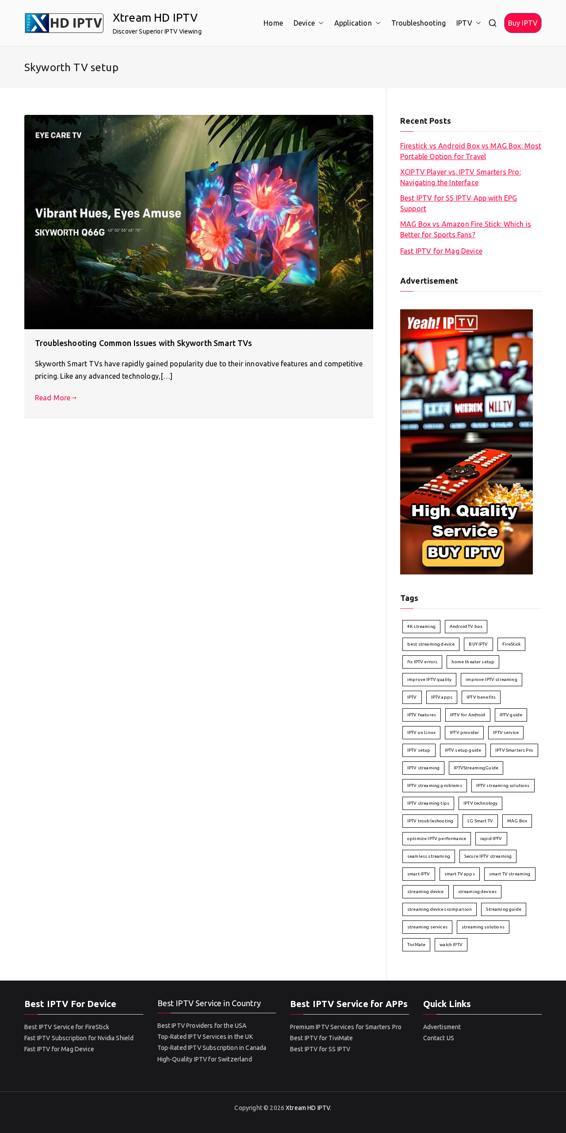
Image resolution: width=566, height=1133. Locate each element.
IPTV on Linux (421, 732)
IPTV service (506, 732)
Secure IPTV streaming (488, 856)
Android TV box (466, 626)
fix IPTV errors (422, 661)
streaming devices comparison (439, 909)
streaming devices (477, 891)
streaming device (425, 891)
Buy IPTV (523, 23)
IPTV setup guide (463, 750)
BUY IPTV (478, 644)
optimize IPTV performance (436, 838)
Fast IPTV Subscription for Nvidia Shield (79, 1038)
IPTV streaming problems (434, 785)
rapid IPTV (491, 838)
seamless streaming (428, 856)
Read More (52, 398)
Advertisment (442, 1026)
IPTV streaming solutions (503, 785)
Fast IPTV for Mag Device (441, 251)
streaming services (427, 926)
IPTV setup (419, 750)
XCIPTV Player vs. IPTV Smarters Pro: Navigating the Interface (460, 177)
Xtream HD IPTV (155, 17)
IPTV (464, 23)
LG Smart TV (480, 820)
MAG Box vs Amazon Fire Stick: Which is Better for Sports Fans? (465, 229)
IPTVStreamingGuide (476, 767)
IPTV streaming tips (428, 803)
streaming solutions (483, 926)
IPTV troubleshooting (430, 820)
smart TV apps (459, 873)
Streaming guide (503, 909)
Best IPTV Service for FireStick (66, 1026)
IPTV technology (480, 803)
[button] (319, 23)
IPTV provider (464, 732)
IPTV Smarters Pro (514, 750)
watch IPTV (451, 944)
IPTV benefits (481, 697)
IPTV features (421, 714)
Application (353, 23)
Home (273, 23)
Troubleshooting (418, 23)
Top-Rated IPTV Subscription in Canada (212, 1047)
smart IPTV (418, 873)
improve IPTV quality (429, 679)
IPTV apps (441, 697)
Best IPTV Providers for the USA (202, 1025)
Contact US (439, 1038)
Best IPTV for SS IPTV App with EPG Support (458, 203)
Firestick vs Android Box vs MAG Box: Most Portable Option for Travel (471, 151)
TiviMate (416, 944)
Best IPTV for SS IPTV (320, 1049)
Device (304, 23)
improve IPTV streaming (491, 679)
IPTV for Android (468, 714)
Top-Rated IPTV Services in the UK (205, 1036)
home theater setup (472, 661)
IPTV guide (511, 714)
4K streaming (421, 626)
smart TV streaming (510, 873)
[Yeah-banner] (466, 441)
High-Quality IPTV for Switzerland (204, 1059)
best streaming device (431, 644)
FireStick (511, 644)
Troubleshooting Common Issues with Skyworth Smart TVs (143, 342)
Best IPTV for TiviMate (321, 1038)
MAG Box (517, 820)
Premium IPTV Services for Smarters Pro (346, 1026)
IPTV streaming (423, 767)
